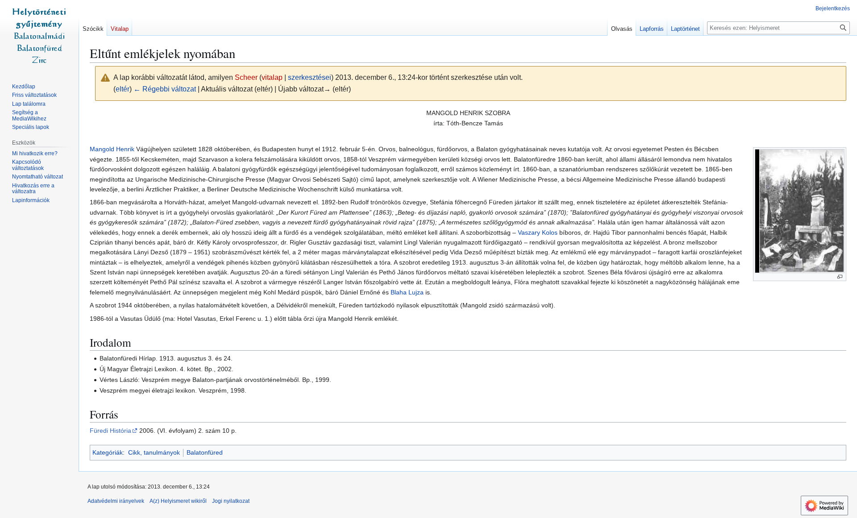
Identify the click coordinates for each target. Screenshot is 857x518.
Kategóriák (107, 452)
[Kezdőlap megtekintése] (39, 35)
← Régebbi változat (164, 89)
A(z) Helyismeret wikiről (178, 501)
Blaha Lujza (407, 292)
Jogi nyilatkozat (231, 501)
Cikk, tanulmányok (154, 452)
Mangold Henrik (112, 149)
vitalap (272, 77)
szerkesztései (309, 77)
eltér (122, 89)
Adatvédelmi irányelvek (115, 501)
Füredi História (110, 430)
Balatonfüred (205, 452)
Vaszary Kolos (537, 232)
